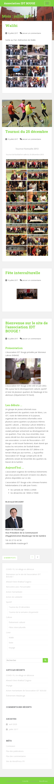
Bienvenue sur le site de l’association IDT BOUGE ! (26, 327)
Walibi (11, 25)
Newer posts (10, 558)
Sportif (9, 602)
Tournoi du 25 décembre (26, 131)
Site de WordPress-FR (15, 761)
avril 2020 (13, 724)
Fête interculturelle (22, 272)
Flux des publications (15, 751)
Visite (11, 642)
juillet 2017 (13, 729)
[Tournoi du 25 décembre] (27, 113)
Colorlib (25, 781)
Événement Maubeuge (15, 695)
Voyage (12, 647)
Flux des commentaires (16, 756)
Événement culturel (17, 622)
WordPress (43, 781)
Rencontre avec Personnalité (18, 587)
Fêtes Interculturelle (17, 627)
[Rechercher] (45, 660)
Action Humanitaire (14, 592)
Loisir (8, 632)
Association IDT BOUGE (19, 3)
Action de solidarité (14, 597)
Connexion (10, 746)
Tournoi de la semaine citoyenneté (23, 612)
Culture (9, 617)
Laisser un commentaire (31, 33)
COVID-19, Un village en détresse (20, 569)
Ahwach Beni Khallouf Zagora (18, 581)
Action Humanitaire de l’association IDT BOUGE (26, 690)
